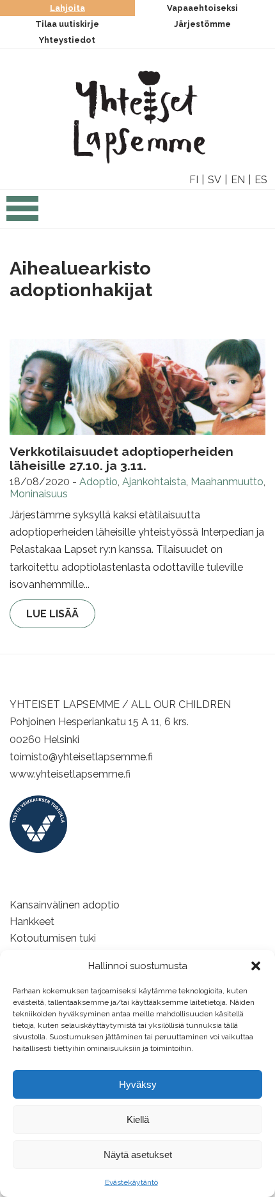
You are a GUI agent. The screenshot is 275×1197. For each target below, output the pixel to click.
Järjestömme (202, 24)
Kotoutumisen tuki (53, 938)
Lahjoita (67, 8)
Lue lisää (52, 614)
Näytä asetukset (138, 1154)
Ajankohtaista (154, 482)
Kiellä (138, 1119)
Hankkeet (32, 921)
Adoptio (98, 482)
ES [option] (261, 180)
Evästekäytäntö (131, 1182)
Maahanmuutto (227, 482)
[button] (255, 966)
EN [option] (238, 180)
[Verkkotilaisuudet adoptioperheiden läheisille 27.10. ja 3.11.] (137, 387)
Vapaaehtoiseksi (202, 8)
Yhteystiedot (67, 40)
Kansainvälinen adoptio (65, 905)
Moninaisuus (39, 494)
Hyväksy (138, 1084)
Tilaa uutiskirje (67, 24)
